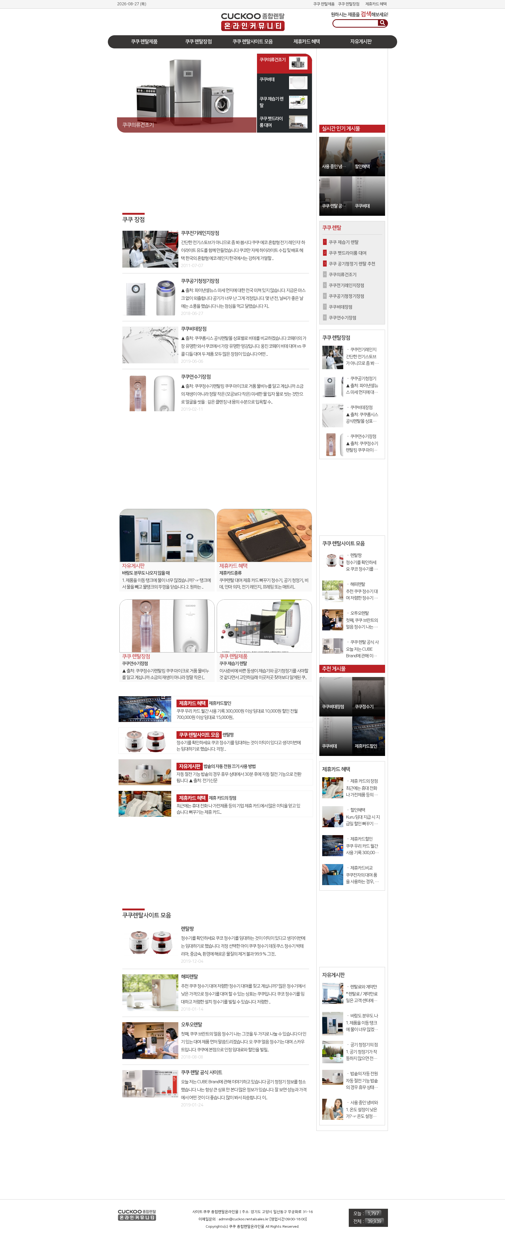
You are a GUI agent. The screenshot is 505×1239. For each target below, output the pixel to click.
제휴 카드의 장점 (222, 798)
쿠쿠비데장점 (333, 707)
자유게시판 (360, 41)
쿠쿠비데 (362, 206)
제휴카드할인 (220, 703)
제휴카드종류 (230, 573)
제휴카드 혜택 (376, 4)
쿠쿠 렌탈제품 (324, 4)
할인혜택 (362, 166)
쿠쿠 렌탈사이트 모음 (252, 41)
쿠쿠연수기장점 (135, 663)
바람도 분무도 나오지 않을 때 (145, 573)
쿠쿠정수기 (364, 707)
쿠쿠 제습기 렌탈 (233, 663)
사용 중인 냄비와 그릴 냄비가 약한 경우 (337, 166)
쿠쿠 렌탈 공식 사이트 (337, 206)
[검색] (382, 23)
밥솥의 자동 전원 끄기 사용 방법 (229, 766)
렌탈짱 (228, 735)
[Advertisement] (156, 17)
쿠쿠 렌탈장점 (348, 4)
